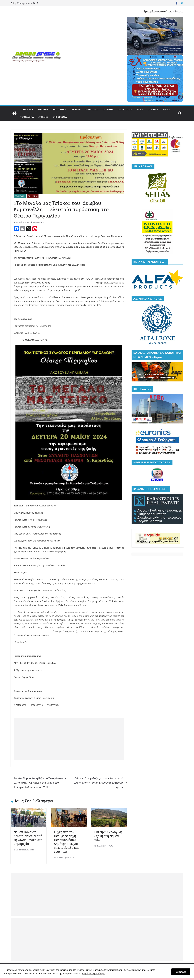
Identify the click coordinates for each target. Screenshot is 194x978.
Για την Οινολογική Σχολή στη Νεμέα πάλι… (108, 836)
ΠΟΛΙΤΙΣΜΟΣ (92, 109)
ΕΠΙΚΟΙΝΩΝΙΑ (60, 116)
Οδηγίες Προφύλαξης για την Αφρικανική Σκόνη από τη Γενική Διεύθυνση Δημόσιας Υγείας (98, 783)
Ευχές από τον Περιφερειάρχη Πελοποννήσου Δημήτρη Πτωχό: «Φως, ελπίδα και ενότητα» (66, 842)
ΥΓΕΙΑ (140, 109)
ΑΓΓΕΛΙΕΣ (43, 116)
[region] (97, 971)
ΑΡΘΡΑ (166, 109)
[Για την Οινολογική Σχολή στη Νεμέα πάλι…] (109, 810)
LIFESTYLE (153, 109)
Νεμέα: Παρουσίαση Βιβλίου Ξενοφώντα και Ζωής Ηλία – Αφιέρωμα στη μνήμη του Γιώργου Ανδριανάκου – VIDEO (40, 783)
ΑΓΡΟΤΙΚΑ (108, 109)
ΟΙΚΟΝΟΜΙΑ (59, 109)
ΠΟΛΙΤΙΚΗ (76, 109)
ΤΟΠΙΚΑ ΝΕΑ (26, 109)
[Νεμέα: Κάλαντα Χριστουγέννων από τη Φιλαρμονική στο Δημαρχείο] (28, 810)
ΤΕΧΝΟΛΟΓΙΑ (27, 116)
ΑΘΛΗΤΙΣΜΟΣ (125, 109)
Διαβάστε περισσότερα (93, 973)
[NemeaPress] (14, 113)
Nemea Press (38, 222)
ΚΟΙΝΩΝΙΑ (43, 109)
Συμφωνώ (181, 971)
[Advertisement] (69, 739)
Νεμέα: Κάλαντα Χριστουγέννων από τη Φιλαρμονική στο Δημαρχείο (28, 838)
